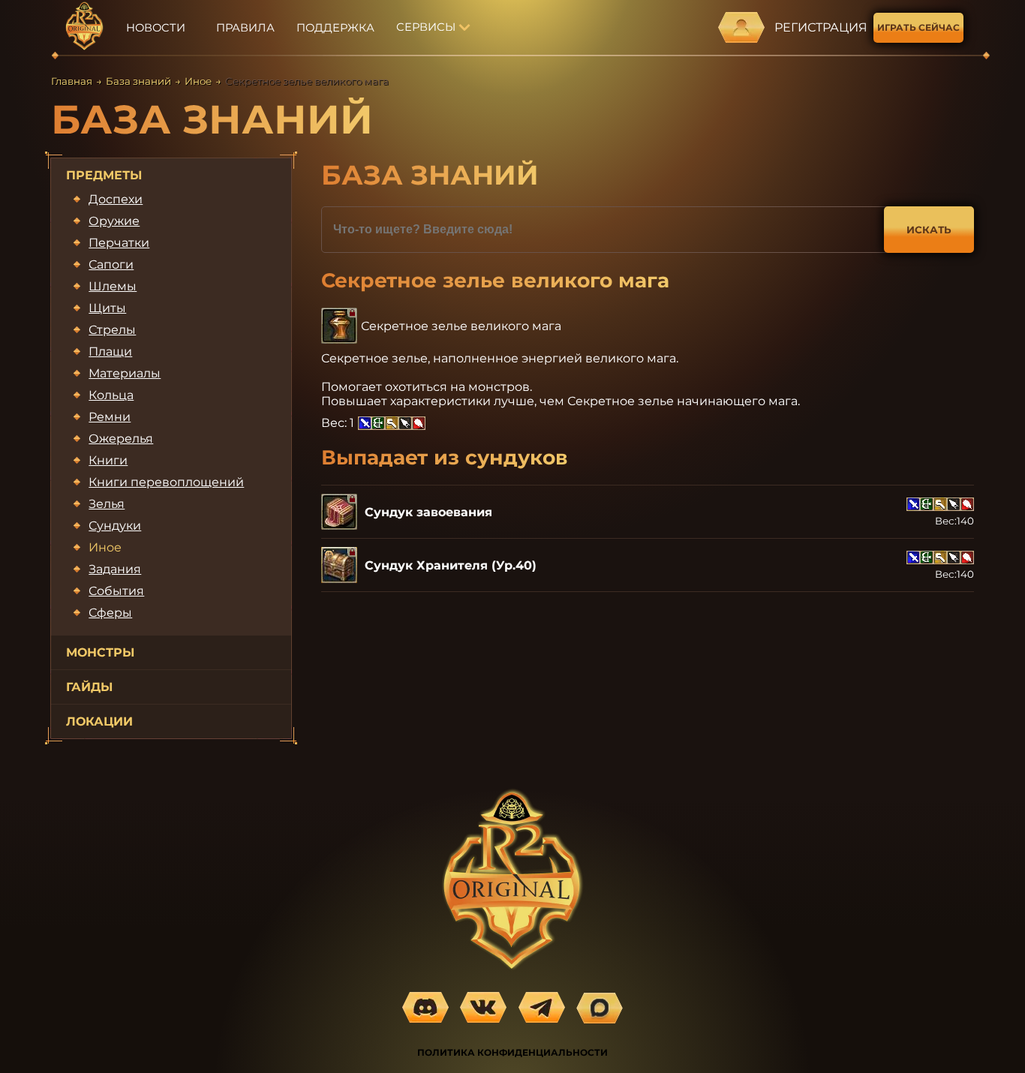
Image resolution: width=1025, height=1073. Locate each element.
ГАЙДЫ (89, 687)
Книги (108, 460)
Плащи (110, 351)
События (116, 591)
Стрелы (112, 330)
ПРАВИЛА (245, 28)
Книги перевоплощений (166, 482)
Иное (198, 81)
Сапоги (111, 264)
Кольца (111, 395)
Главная (71, 81)
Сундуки (115, 525)
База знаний (138, 81)
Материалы (125, 373)
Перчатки (119, 243)
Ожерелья (121, 438)
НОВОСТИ (155, 28)
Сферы (110, 613)
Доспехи (116, 199)
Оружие (114, 221)
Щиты (107, 308)
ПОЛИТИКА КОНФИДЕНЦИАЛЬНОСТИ (512, 1052)
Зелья (107, 504)
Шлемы (113, 286)
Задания (115, 569)
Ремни (110, 417)
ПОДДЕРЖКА (335, 28)
